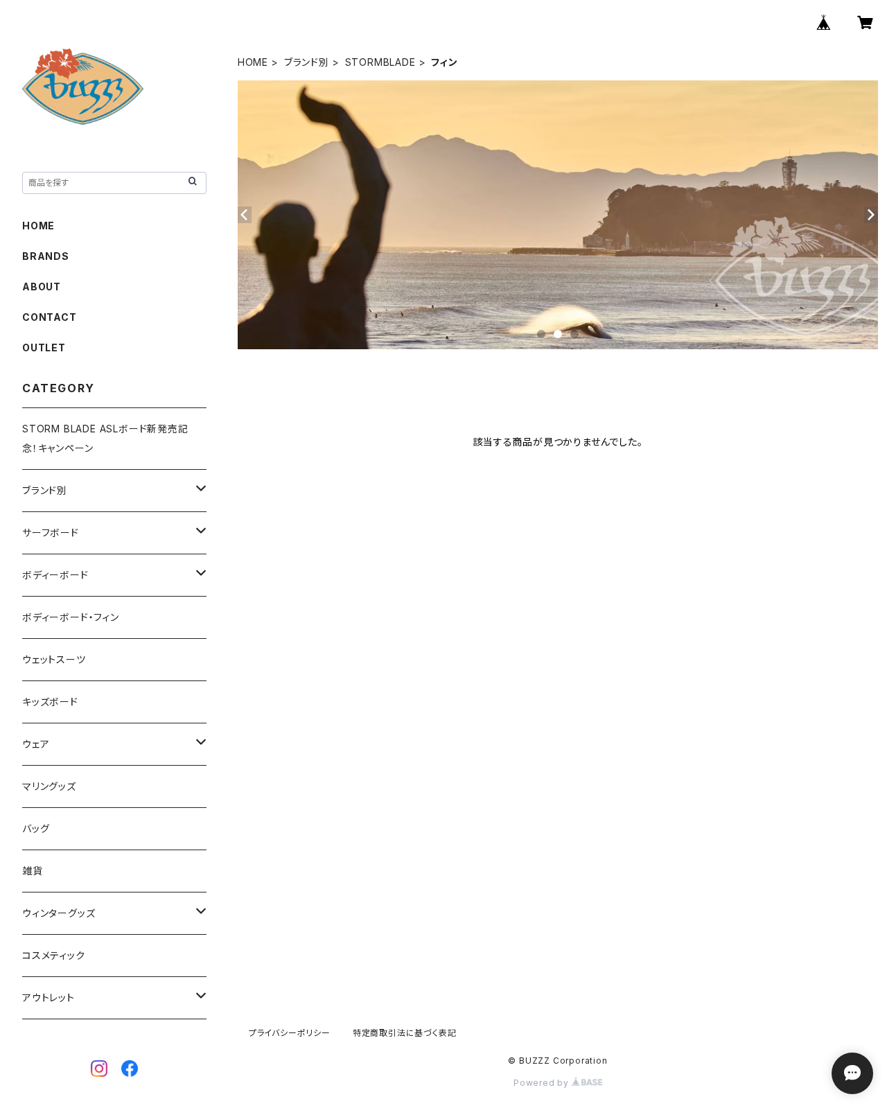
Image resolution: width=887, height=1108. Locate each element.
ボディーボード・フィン (70, 617)
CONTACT (49, 317)
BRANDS (45, 256)
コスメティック (53, 955)
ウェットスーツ (54, 659)
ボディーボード (55, 575)
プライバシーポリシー (290, 1033)
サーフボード (50, 532)
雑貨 (32, 871)
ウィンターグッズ (58, 913)
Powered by (542, 1083)
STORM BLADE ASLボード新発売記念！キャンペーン (105, 438)
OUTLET (44, 347)
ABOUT (41, 286)
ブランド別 (306, 62)
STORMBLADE (380, 62)
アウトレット (48, 997)
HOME (253, 62)
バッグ (35, 828)
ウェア (35, 744)
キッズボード (50, 701)
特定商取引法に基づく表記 (405, 1033)
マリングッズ (49, 786)
